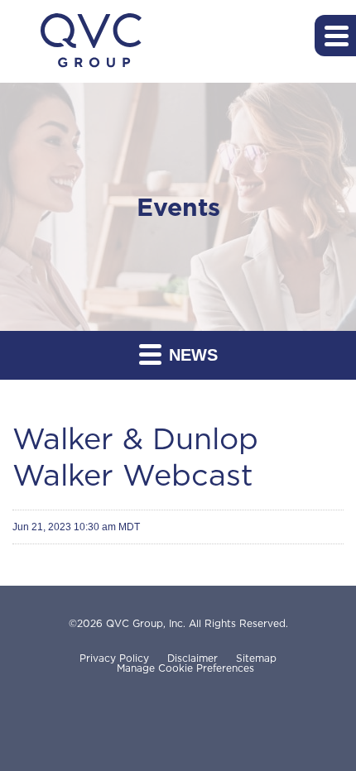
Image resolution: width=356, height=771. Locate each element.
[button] (335, 35)
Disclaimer (192, 658)
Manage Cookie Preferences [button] (185, 668)
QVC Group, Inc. (145, 623)
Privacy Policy (114, 658)
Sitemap (256, 658)
